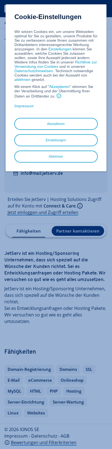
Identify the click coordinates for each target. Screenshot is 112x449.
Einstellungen (59, 49)
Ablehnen (56, 156)
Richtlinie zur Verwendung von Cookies (55, 64)
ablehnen (22, 79)
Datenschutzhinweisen (33, 71)
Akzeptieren (59, 86)
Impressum (24, 106)
